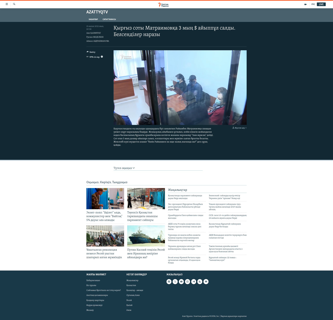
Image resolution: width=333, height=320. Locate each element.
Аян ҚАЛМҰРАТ (93, 33)
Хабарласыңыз (93, 280)
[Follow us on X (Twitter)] (175, 281)
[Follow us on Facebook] (168, 281)
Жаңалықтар (132, 280)
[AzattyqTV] (306, 4)
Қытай (129, 305)
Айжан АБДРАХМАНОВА (97, 41)
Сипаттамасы (109, 19)
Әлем (128, 310)
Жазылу (90, 310)
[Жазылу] (205, 281)
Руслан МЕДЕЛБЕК (95, 37)
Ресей (129, 300)
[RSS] (199, 281)
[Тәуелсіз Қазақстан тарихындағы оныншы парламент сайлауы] (146, 198)
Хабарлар (93, 19)
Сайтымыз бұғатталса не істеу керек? (103, 290)
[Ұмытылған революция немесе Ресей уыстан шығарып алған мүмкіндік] (105, 235)
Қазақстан (131, 285)
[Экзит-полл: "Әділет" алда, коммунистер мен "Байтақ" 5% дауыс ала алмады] (105, 198)
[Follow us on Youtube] (181, 281)
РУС (313, 4)
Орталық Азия (133, 295)
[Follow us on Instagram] (187, 281)
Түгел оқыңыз (123, 168)
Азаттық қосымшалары (97, 295)
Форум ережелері (94, 305)
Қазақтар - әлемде (134, 290)
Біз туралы (91, 285)
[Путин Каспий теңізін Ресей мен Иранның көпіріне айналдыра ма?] (146, 235)
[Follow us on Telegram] (193, 281)
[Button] (91, 52)
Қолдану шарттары (95, 300)
